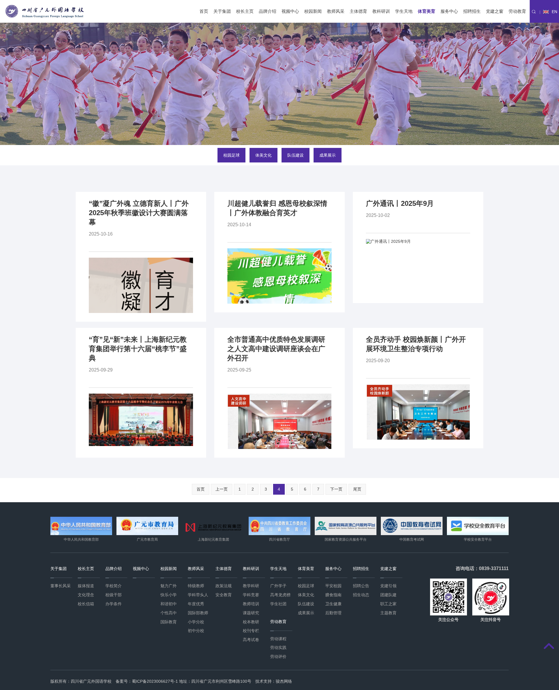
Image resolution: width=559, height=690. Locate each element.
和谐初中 (168, 603)
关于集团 (222, 11)
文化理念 (86, 594)
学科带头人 (198, 594)
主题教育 (388, 613)
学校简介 (113, 585)
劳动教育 (517, 11)
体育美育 (426, 11)
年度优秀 (196, 603)
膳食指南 (333, 594)
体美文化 (263, 155)
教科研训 (381, 11)
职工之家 (388, 603)
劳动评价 (278, 656)
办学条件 (113, 603)
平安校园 (333, 585)
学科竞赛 (251, 594)
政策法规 (223, 585)
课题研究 (251, 613)
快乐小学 (168, 594)
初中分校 (196, 630)
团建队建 (388, 594)
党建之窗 (494, 11)
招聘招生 (472, 11)
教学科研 (251, 585)
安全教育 (223, 594)
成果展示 (327, 155)
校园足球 (231, 155)
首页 (203, 11)
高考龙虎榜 (280, 594)
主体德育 (358, 11)
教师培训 (251, 603)
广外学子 (278, 585)
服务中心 (449, 11)
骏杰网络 (284, 681)
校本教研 (251, 622)
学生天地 (404, 11)
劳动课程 (278, 638)
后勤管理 (333, 613)
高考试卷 (251, 639)
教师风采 (335, 11)
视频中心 (290, 11)
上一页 (221, 489)
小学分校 (196, 622)
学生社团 (278, 603)
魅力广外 (168, 585)
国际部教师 (198, 613)
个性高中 (168, 613)
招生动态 (361, 594)
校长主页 (245, 11)
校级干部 (113, 594)
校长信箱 (86, 603)
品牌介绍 (267, 11)
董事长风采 (60, 585)
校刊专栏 (251, 630)
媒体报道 (86, 585)
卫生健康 (333, 603)
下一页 (336, 489)
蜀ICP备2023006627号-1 (155, 681)
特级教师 (196, 585)
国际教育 (168, 622)
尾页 (357, 489)
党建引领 (388, 585)
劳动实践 (278, 647)
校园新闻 (313, 11)
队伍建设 (295, 155)
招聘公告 (361, 585)
